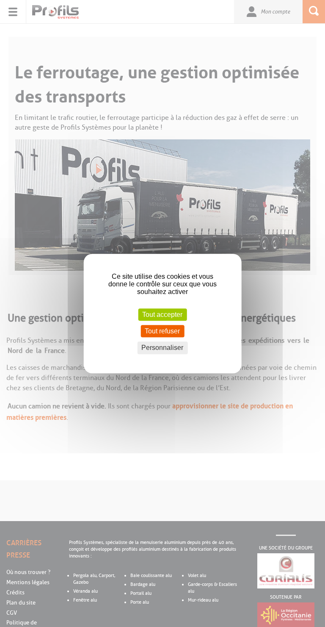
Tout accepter (162, 314)
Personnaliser (162, 348)
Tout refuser (162, 331)
